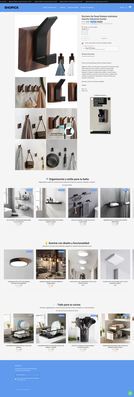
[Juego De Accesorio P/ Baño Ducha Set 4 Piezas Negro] (83, 203)
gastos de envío (94, 23)
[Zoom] (73, 18)
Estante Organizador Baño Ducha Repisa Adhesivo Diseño (51, 220)
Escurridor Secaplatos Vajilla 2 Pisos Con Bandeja (18, 346)
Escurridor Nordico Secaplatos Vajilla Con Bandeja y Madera (51, 346)
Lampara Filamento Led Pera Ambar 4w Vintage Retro (51, 282)
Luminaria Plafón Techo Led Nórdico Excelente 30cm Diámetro (19, 282)
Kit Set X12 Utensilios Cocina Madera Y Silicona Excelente (83, 346)
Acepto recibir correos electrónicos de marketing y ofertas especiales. (28, 379)
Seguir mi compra (73, 7)
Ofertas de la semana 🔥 (88, 7)
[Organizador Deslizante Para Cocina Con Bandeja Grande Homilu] (115, 328)
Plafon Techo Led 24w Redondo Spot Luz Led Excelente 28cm (83, 282)
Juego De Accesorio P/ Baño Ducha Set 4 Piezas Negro (83, 220)
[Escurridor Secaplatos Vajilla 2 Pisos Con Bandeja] (19, 328)
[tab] (88, 54)
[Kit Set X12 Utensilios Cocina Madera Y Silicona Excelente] (83, 328)
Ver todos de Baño (67, 185)
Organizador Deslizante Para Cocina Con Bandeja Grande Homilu (115, 346)
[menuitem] (50, 7)
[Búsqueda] (126, 7)
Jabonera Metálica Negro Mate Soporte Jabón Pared (115, 220)
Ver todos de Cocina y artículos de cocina (67, 310)
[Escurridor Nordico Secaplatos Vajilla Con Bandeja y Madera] (51, 328)
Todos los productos (49, 7)
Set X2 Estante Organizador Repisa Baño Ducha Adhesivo (19, 220)
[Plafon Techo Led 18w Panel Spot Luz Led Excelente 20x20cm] (115, 264)
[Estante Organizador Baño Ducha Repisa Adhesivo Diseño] (51, 203)
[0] (129, 7)
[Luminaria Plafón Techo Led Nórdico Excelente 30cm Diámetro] (19, 264)
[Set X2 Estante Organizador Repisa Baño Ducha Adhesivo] (19, 203)
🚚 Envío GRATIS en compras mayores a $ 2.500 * (41, 1)
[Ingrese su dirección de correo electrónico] (37, 375)
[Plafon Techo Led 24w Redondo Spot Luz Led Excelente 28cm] (83, 264)
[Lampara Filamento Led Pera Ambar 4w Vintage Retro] (51, 264)
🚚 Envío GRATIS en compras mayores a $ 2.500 (16, 1)
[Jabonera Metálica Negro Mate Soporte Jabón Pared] (115, 203)
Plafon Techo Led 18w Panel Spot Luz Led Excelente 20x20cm (115, 282)
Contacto (62, 7)
